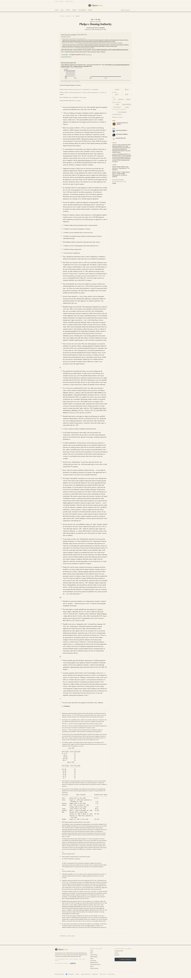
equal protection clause (76, 667)
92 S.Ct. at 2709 (80, 620)
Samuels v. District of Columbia (81, 66)
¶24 (62, 388)
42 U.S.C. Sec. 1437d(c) (92, 576)
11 (99, 634)
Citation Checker (94, 968)
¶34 (62, 566)
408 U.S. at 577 (70, 620)
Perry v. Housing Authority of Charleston (89, 346)
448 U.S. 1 (72, 392)
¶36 (62, 609)
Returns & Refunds (85, 974)
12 (88, 694)
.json (67, 935)
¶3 (62, 127)
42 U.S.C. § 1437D (77, 49)
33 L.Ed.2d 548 (94, 616)
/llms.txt (117, 953)
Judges (74, 10)
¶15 (62, 249)
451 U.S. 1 (81, 410)
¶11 (62, 232)
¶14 (62, 245)
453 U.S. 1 (97, 395)
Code (62, 10)
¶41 (62, 706)
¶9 (62, 225)
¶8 (62, 214)
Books (90, 10)
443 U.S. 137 (82, 611)
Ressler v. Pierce (99, 901)
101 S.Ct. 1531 (89, 410)
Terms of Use (103, 974)
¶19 (62, 283)
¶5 (62, 168)
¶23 (62, 370)
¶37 (62, 623)
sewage (114, 183)
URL (114, 99)
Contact (77, 974)
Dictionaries (82, 10)
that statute (98, 885)
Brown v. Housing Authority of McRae (114, 42)
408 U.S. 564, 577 (73, 616)
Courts (68, 10)
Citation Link (120, 99)
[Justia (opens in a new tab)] (73, 963)
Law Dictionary (93, 954)
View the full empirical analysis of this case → (71, 85)
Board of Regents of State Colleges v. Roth (76, 51)
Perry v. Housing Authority (81, 571)
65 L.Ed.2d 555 (89, 392)
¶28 (62, 442)
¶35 (62, 601)
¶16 (62, 252)
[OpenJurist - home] (95, 5)
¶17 (62, 256)
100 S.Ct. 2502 (80, 392)
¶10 (62, 228)
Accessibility (69, 974)
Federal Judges (93, 956)
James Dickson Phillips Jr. (122, 134)
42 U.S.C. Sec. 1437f (92, 906)
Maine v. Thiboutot (101, 51)
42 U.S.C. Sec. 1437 (74, 375)
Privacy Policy (111, 974)
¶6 (62, 187)
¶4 (62, 149)
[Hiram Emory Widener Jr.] (113, 131)
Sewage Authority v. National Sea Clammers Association (78, 395)
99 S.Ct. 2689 (90, 611)
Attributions (95, 974)
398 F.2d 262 (93, 910)
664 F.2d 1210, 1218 (96, 876)
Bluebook (128, 99)
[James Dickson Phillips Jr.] (113, 135)
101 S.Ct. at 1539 (84, 412)
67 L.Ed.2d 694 (98, 410)
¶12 (62, 236)
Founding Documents (95, 964)
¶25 (62, 416)
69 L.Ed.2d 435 (70, 397)
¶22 (62, 343)
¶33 (62, 538)
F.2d (73, 16)
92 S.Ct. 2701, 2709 (83, 616)
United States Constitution (88, 331)
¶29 (62, 461)
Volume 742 (68, 16)
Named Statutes (94, 962)
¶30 (62, 470)
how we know (89, 54)
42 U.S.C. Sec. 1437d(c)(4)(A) (94, 311)
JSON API (117, 955)
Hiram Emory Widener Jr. (121, 130)
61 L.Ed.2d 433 (99, 611)
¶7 (62, 202)
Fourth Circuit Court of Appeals (95, 27)
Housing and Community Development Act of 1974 (74, 906)
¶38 (62, 660)
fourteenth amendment (71, 331)
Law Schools (93, 960)
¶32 (62, 524)
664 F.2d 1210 (93, 571)
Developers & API (119, 950)
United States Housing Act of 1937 (87, 160)
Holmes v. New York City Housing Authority (78, 910)
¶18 (62, 262)
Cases (56, 10)
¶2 (62, 112)
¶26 (62, 428)
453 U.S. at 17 (73, 412)
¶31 (62, 478)
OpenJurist (62, 16)
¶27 (62, 432)
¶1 (62, 107)
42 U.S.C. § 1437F (87, 49)
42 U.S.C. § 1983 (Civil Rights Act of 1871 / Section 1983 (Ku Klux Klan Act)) (110, 49)
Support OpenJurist (125, 959)
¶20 (62, 296)
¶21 (62, 306)
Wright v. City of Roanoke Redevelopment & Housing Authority (92, 42)
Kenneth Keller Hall (121, 138)
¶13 (62, 241)
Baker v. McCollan (91, 51)
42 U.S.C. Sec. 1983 (84, 107)
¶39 (62, 672)
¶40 (62, 702)
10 (81, 593)
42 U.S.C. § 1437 (69, 49)
